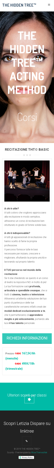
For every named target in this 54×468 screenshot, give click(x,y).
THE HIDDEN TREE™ (19, 5)
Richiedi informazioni (27, 338)
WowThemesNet (39, 452)
